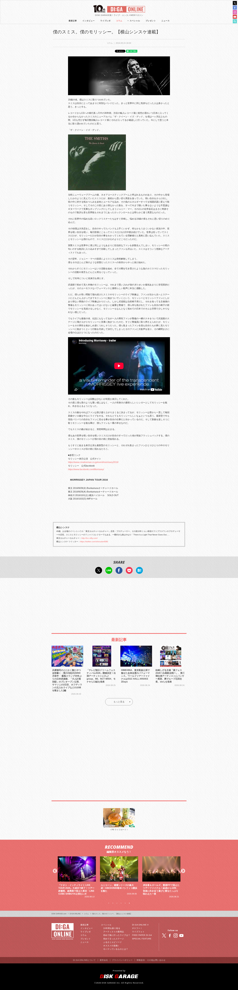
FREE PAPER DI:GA (142, 935)
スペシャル (135, 21)
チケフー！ (137, 928)
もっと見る (119, 702)
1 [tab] (108, 903)
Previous (55, 871)
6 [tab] (129, 903)
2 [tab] (112, 903)
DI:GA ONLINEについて (84, 960)
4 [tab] (121, 903)
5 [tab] (125, 903)
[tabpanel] (77, 875)
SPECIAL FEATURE (141, 939)
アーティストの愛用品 (113, 932)
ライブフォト (138, 932)
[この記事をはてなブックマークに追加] (139, 572)
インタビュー (88, 21)
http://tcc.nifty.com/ (89, 538)
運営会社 (104, 960)
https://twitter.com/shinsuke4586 (94, 541)
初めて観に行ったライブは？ (116, 935)
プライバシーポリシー (122, 960)
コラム (119, 21)
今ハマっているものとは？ (115, 949)
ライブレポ (105, 21)
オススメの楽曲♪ (111, 945)
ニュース (165, 21)
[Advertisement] (119, 602)
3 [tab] (117, 903)
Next (183, 871)
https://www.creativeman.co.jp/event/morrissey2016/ (93, 462)
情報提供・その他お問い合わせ (151, 960)
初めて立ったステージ (113, 939)
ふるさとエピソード (112, 942)
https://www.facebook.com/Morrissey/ (86, 469)
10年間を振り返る (111, 928)
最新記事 (73, 21)
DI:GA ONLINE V (140, 925)
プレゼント (151, 21)
